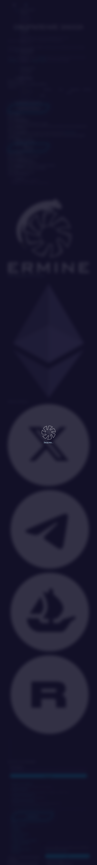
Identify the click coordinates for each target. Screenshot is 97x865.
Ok (67, 856)
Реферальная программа (27, 75)
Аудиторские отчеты (24, 172)
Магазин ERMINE (26, 36)
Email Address (17, 766)
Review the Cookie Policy (56, 851)
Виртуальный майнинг (27, 15)
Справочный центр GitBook (24, 152)
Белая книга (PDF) (23, 139)
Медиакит (20, 166)
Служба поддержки (24, 160)
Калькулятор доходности (26, 56)
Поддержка (32, 816)
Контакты (19, 178)
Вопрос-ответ (21, 145)
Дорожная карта (22, 120)
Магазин (48, 89)
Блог (17, 114)
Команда (19, 127)
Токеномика (20, 133)
